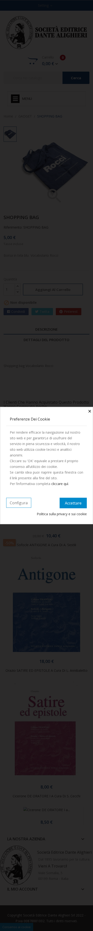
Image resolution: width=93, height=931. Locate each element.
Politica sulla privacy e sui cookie (62, 513)
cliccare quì (59, 483)
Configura (19, 502)
